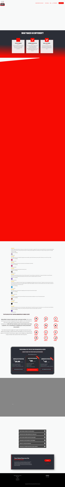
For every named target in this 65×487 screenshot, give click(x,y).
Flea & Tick (56, 328)
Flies (35, 340)
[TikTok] (48, 476)
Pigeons (55, 340)
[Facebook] (46, 476)
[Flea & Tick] (55, 325)
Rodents (45, 328)
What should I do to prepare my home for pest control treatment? (29, 446)
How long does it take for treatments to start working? (27, 440)
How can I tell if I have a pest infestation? (25, 443)
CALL (48, 463)
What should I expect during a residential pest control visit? (28, 434)
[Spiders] (36, 318)
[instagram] (47, 476)
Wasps (55, 334)
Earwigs (45, 334)
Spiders (35, 321)
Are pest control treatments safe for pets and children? (28, 437)
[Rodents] (46, 325)
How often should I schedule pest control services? (27, 431)
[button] (32, 431)
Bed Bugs (36, 334)
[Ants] (46, 318)
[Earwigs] (46, 332)
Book (48, 460)
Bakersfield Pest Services (17, 475)
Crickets (45, 340)
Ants (45, 321)
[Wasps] (55, 332)
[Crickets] (46, 338)
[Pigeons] (55, 338)
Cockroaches (56, 321)
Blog (17, 477)
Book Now (17, 476)
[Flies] (36, 338)
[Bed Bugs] (36, 332)
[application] (43, 3)
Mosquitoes (36, 328)
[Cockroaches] (55, 318)
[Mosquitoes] (36, 325)
